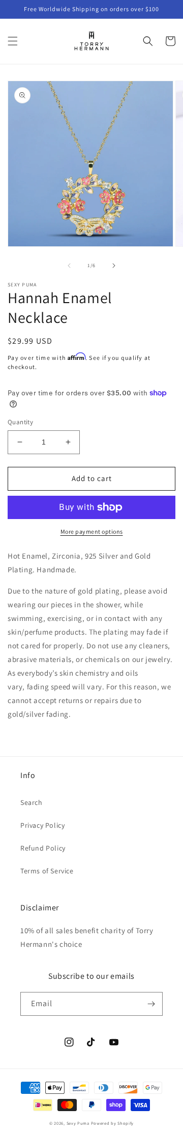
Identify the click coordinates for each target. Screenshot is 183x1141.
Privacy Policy (42, 825)
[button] (13, 41)
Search (31, 802)
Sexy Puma (79, 1123)
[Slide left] (69, 265)
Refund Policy (43, 848)
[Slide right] (114, 265)
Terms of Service (47, 870)
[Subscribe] (151, 1004)
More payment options (91, 531)
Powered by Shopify (112, 1123)
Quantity (20, 422)
